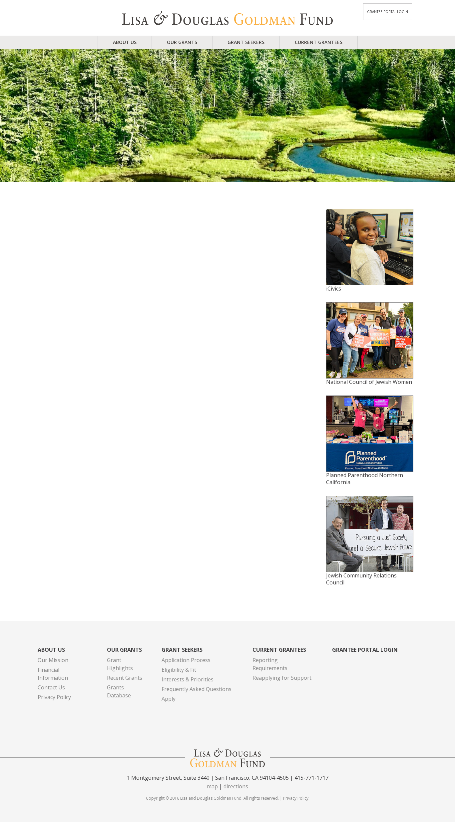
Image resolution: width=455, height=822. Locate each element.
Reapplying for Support (281, 677)
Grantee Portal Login (387, 11)
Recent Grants (124, 677)
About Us (125, 42)
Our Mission (53, 660)
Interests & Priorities (188, 679)
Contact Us (51, 687)
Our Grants (182, 42)
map (212, 786)
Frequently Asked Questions (196, 689)
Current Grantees (318, 42)
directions (236, 786)
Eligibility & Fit (179, 669)
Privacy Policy (54, 697)
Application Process (186, 660)
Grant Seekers (246, 42)
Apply (169, 698)
